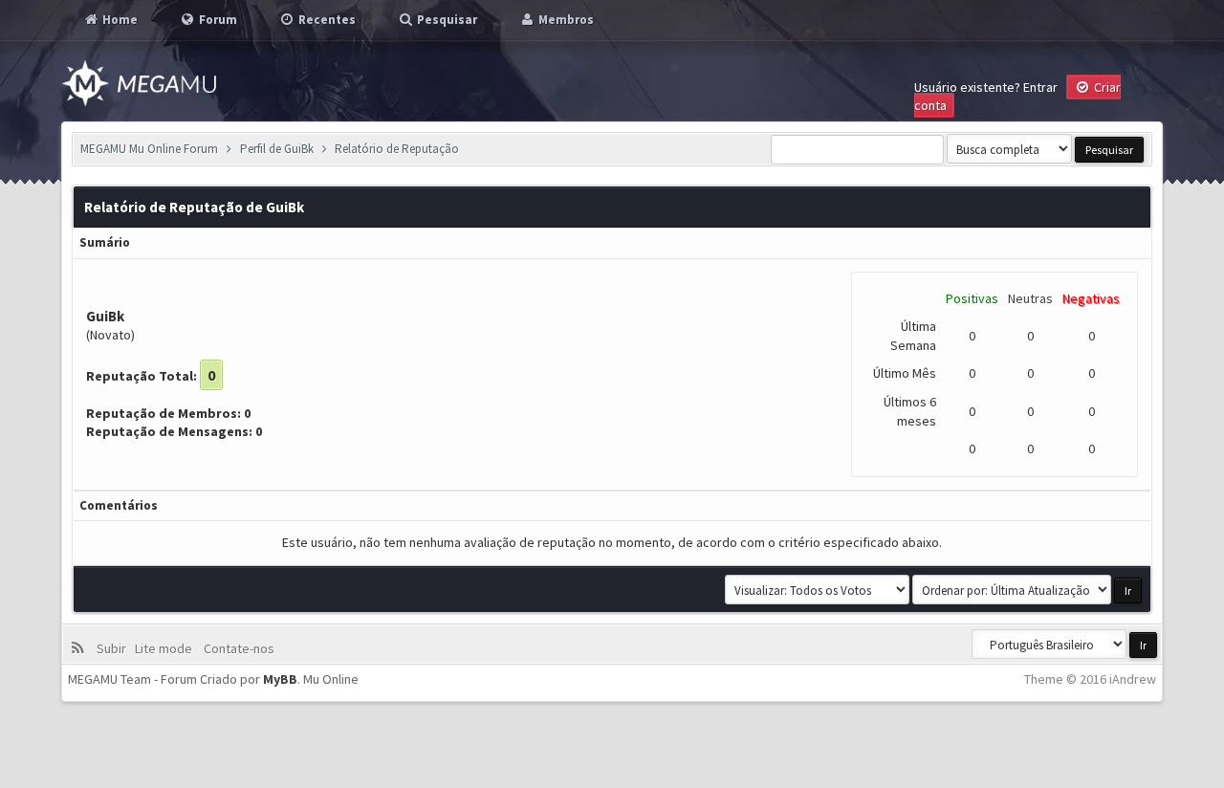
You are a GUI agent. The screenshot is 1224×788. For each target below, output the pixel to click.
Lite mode (166, 648)
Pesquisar (445, 19)
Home (118, 19)
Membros (565, 19)
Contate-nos (237, 648)
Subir (114, 648)
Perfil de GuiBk (277, 149)
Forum (216, 19)
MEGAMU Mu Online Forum (149, 149)
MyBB (280, 679)
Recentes (325, 19)
